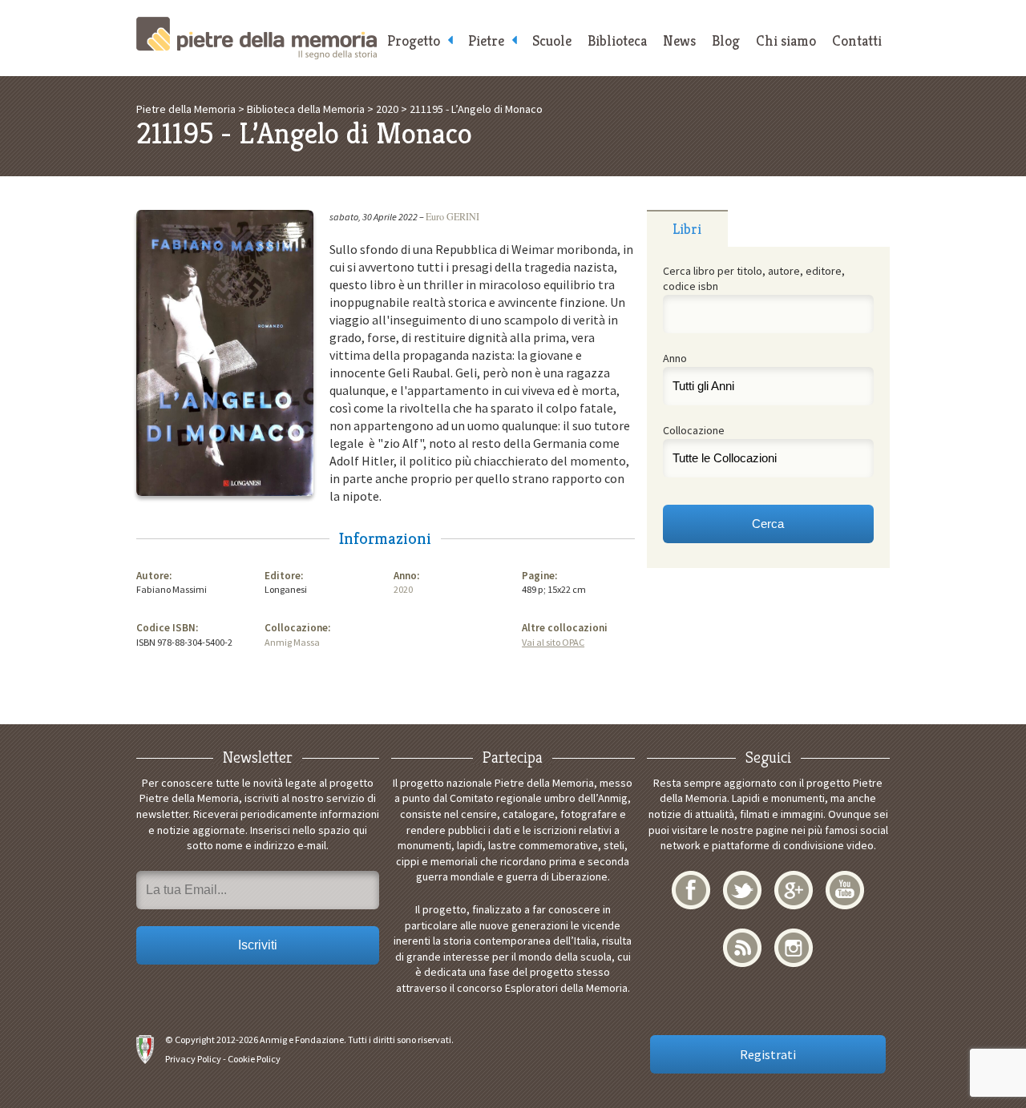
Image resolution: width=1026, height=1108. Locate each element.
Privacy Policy (193, 1059)
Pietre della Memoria (256, 38)
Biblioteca (617, 40)
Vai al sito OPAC (553, 642)
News (679, 40)
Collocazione (694, 430)
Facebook (691, 890)
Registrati (768, 1054)
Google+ (793, 890)
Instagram (793, 948)
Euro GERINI (452, 216)
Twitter (742, 890)
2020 (403, 589)
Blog (726, 40)
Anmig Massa (292, 642)
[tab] (687, 228)
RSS (742, 948)
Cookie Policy (254, 1059)
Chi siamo (786, 40)
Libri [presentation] (687, 229)
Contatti (857, 40)
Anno (675, 358)
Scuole (552, 40)
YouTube (845, 890)
